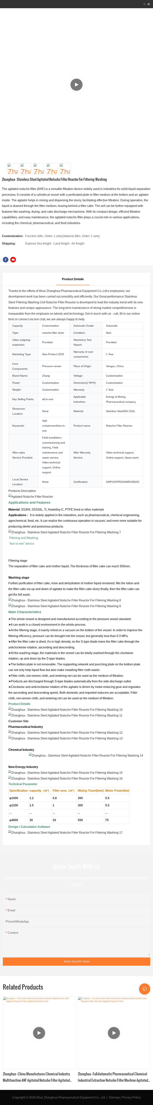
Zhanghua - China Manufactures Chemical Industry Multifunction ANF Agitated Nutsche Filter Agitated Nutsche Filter (36, 1077)
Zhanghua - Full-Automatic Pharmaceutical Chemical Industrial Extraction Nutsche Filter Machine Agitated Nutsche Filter (113, 1077)
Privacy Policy (131, 1097)
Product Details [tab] (73, 279)
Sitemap (114, 1097)
